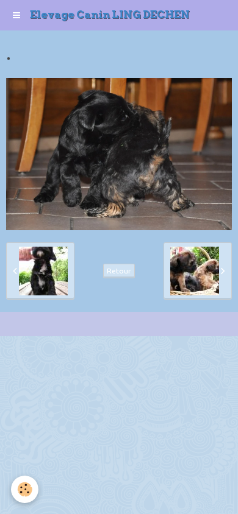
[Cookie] (24, 489)
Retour (119, 271)
